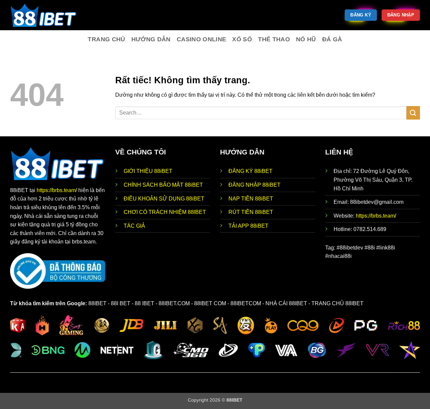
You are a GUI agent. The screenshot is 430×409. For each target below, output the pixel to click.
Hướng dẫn (151, 39)
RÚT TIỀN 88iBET (250, 212)
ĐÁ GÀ (332, 39)
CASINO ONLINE (201, 39)
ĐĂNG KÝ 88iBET (250, 171)
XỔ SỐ (242, 39)
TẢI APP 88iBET (248, 226)
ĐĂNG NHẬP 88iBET (254, 185)
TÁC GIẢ (134, 226)
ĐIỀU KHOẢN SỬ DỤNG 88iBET (164, 198)
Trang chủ (106, 39)
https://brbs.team (375, 216)
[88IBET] (43, 15)
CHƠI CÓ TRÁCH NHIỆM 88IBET (165, 212)
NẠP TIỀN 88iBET (250, 198)
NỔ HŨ (306, 39)
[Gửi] (413, 112)
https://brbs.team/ (57, 190)
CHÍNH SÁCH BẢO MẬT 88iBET (163, 185)
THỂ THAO (274, 39)
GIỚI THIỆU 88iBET (148, 171)
